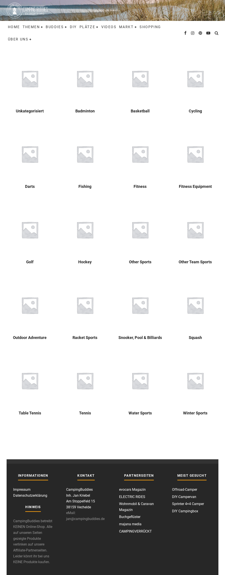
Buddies (55, 27)
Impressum (22, 489)
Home (14, 27)
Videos (108, 27)
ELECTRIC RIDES (132, 497)
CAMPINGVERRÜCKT (135, 531)
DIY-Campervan (184, 497)
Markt (126, 27)
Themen (31, 27)
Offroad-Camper (184, 489)
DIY (73, 27)
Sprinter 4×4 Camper (188, 504)
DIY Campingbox (185, 511)
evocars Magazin (132, 489)
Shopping (150, 27)
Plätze (87, 27)
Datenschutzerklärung (30, 495)
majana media (130, 524)
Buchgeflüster (129, 517)
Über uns (18, 39)
